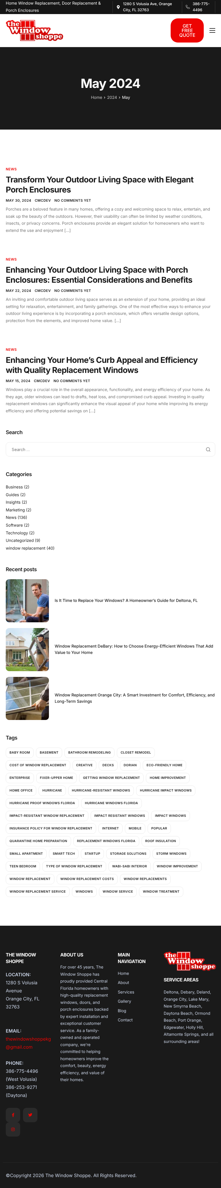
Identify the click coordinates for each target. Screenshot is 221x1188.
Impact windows (170, 816)
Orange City (175, 999)
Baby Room (19, 752)
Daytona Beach (178, 1013)
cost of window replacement (37, 765)
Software (14, 525)
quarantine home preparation (38, 841)
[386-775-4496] (198, 7)
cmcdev (43, 200)
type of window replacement (74, 866)
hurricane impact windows (166, 790)
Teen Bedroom (22, 866)
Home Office (21, 790)
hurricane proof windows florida (42, 803)
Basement (49, 752)
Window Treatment (161, 891)
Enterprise (19, 778)
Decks (108, 765)
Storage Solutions (128, 854)
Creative (84, 765)
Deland (203, 992)
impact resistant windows (119, 816)
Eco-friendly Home (164, 765)
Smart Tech (64, 854)
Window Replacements (145, 879)
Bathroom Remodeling (89, 752)
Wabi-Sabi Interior (129, 866)
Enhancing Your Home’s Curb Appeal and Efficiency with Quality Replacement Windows (102, 365)
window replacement (25, 548)
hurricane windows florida (111, 803)
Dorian (130, 765)
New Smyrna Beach (182, 1006)
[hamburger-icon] (212, 30)
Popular (159, 828)
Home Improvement (168, 778)
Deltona (171, 992)
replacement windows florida (106, 841)
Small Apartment (26, 854)
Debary (188, 992)
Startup (92, 854)
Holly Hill (194, 1027)
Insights (13, 502)
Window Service (118, 891)
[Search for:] (110, 449)
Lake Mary (198, 999)
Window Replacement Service (37, 891)
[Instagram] (13, 1129)
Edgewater (174, 1027)
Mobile (135, 828)
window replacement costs (87, 879)
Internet (110, 828)
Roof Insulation (160, 841)
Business (14, 487)
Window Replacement (30, 879)
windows (84, 891)
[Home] (34, 30)
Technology (17, 533)
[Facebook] (13, 1115)
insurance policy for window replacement (50, 828)
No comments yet (72, 200)
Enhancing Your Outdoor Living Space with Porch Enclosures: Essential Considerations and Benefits (99, 275)
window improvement (177, 866)
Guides (12, 494)
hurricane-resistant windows (101, 790)
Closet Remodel (136, 752)
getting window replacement (111, 778)
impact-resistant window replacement (47, 816)
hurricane (52, 790)
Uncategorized (20, 540)
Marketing (15, 510)
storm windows (171, 854)
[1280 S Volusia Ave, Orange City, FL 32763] (147, 7)
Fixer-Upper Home (56, 778)
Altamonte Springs (181, 1034)
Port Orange (189, 1020)
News (11, 169)
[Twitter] (30, 1115)
